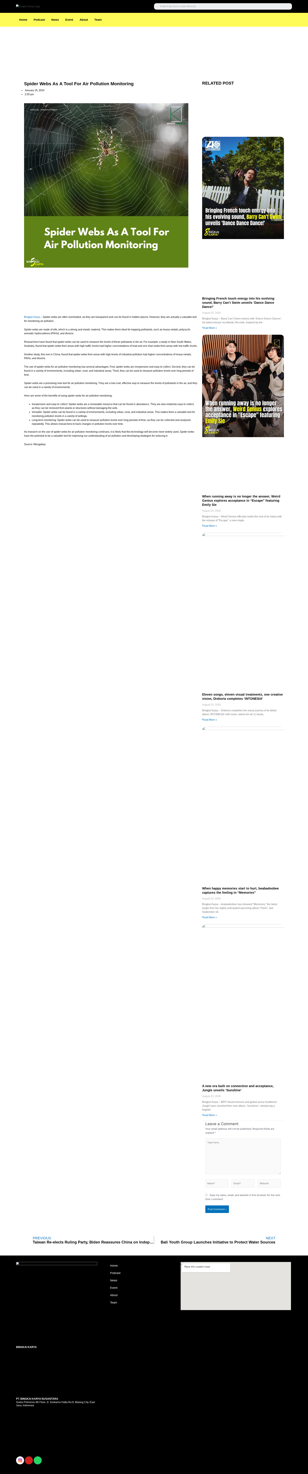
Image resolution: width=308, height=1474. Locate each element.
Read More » (209, 328)
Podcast (39, 19)
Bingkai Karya (32, 317)
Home (23, 19)
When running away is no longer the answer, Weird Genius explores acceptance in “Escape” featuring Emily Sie (241, 500)
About (84, 19)
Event (69, 19)
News (55, 19)
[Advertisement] (96, 50)
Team (98, 19)
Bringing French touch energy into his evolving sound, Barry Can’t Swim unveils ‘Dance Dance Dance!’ (238, 303)
